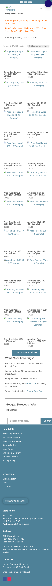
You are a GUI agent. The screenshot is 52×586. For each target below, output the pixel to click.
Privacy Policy (9, 460)
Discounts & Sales (15, 500)
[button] (48, 3)
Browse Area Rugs (35, 391)
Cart (5, 483)
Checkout (7, 486)
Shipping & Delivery (12, 453)
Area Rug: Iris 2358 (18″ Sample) (36, 252)
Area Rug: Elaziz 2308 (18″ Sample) (37, 133)
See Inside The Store (12, 437)
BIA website (16, 549)
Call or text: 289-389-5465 (16, 567)
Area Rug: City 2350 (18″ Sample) (36, 104)
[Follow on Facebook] (5, 579)
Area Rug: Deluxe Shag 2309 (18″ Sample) (12, 134)
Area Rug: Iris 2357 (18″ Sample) (12, 252)
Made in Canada (10, 457)
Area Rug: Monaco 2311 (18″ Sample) (13, 311)
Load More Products (26, 352)
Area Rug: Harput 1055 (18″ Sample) (13, 223)
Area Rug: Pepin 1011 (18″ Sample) (37, 311)
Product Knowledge (12, 441)
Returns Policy (9, 445)
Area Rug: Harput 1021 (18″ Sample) (36, 194)
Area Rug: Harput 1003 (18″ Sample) (36, 164)
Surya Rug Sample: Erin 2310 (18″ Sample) (12, 74)
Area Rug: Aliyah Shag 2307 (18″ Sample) (37, 73)
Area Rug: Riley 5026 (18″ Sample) (13, 340)
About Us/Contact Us (12, 434)
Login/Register (9, 479)
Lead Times (8, 449)
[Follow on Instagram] (9, 579)
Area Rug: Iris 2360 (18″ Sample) (36, 282)
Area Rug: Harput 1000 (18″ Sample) (13, 164)
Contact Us (31, 383)
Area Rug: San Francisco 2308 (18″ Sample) (36, 341)
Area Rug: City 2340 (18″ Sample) (13, 104)
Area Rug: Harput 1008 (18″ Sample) (13, 194)
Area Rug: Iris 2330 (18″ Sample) (36, 223)
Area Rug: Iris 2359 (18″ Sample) (12, 282)
